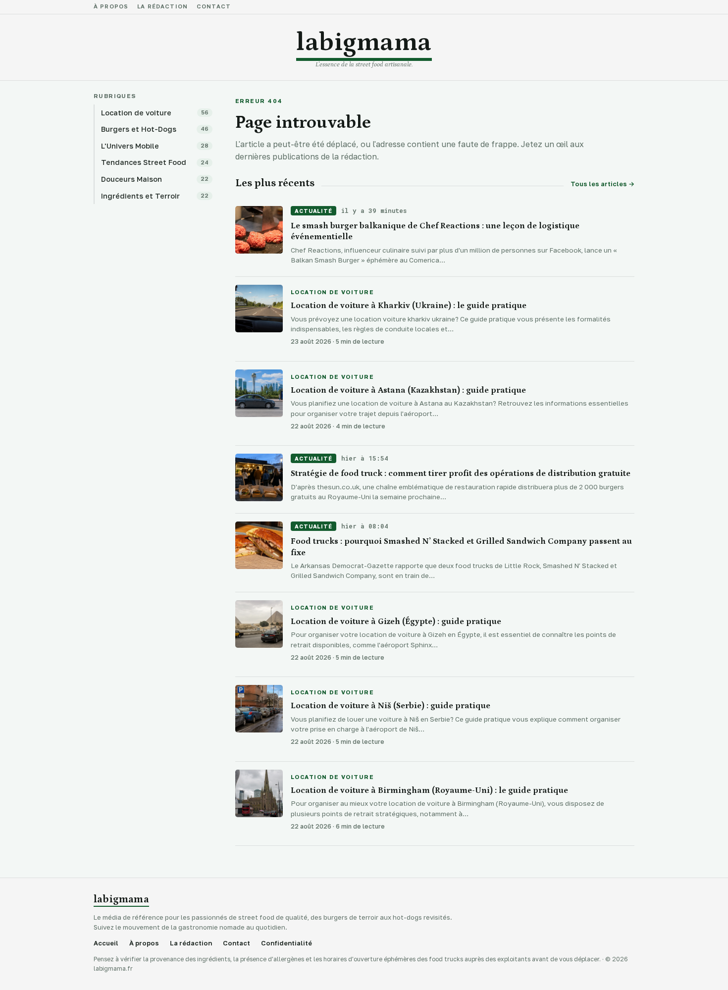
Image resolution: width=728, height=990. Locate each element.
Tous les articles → (602, 184)
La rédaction (162, 7)
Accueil (106, 943)
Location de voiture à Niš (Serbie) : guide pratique (390, 706)
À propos (111, 7)
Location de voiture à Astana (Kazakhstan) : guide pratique (408, 390)
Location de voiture (332, 293)
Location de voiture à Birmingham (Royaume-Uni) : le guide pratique (429, 790)
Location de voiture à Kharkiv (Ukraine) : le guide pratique (408, 306)
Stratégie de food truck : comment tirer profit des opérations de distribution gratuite (460, 473)
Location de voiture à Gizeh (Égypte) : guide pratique (396, 621)
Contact (214, 7)
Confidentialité (286, 943)
